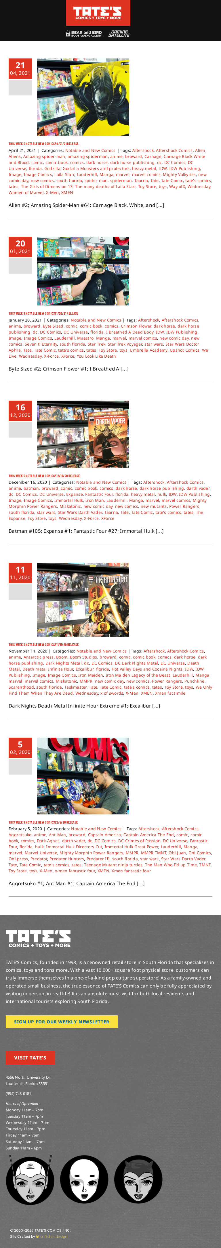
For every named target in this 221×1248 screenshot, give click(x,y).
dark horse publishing (132, 162)
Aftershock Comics (174, 150)
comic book (56, 162)
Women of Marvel (26, 192)
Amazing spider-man (44, 156)
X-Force (51, 356)
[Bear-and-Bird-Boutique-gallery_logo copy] (83, 33)
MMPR (86, 681)
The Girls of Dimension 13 (47, 186)
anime (116, 156)
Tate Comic (172, 180)
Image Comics (38, 174)
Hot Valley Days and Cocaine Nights (147, 669)
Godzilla (52, 168)
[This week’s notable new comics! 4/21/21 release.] (83, 97)
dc (159, 162)
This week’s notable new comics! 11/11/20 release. (44, 644)
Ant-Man (57, 834)
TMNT (205, 864)
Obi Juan (177, 852)
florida (35, 168)
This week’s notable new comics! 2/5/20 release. (44, 822)
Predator (39, 858)
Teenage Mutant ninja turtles (113, 864)
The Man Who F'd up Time (171, 864)
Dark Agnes (48, 840)
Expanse (74, 494)
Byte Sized (53, 326)
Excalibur (85, 669)
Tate (154, 180)
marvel (123, 174)
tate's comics (198, 180)
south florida (69, 180)
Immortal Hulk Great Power (131, 846)
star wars (153, 344)
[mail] (54, 1036)
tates (13, 186)
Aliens (15, 156)
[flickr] (35, 1036)
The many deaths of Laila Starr (105, 186)
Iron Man (94, 500)
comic (37, 162)
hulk (161, 494)
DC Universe (76, 332)
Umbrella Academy (148, 350)
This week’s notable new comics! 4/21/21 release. (44, 144)
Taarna (141, 180)
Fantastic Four (99, 494)
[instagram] (7, 1036)
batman (31, 488)
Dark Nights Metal (63, 663)
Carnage (152, 156)
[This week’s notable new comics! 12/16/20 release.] (83, 434)
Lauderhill (87, 174)
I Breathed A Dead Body (130, 332)
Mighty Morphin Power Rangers (91, 852)
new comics (42, 180)
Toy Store (147, 186)
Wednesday (199, 186)
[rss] (44, 1036)
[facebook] (16, 1036)
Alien (200, 150)
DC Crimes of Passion (139, 840)
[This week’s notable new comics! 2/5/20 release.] (83, 776)
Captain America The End (148, 834)
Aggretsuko (20, 834)
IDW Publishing (184, 168)
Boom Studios (83, 657)
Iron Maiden (90, 675)
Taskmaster (75, 687)
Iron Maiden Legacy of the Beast (138, 675)
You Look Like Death (96, 356)
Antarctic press (39, 657)
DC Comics (174, 162)
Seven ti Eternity (41, 344)
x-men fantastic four (75, 870)
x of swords (111, 693)
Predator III (98, 858)
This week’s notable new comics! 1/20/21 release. (44, 313)
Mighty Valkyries (179, 174)
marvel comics (146, 174)
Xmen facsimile (170, 693)
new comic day (173, 338)
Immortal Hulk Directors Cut (74, 846)
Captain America (104, 834)
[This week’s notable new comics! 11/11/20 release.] (83, 600)
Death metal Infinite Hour (47, 669)
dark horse (97, 162)
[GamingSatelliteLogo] (118, 33)
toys (163, 186)
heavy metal (144, 168)
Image (15, 174)
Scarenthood (21, 687)
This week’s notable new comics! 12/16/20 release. (45, 476)
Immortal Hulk (68, 500)
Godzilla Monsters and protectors (96, 168)
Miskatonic (70, 506)
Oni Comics (199, 852)
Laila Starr (64, 174)
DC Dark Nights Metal (136, 663)
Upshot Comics (184, 350)
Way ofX (177, 186)
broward (133, 156)
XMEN (67, 192)
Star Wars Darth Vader (80, 512)
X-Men (52, 192)
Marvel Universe (41, 852)
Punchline (194, 681)
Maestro (85, 338)
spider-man (96, 180)
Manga (106, 174)
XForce (68, 356)
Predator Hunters (66, 858)
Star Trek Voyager (125, 344)
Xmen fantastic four (131, 870)
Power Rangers (184, 506)
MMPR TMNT (153, 852)
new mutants (154, 506)
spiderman (121, 180)
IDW (163, 168)
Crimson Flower (136, 326)
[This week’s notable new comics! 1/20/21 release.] (83, 271)
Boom (61, 657)
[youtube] (26, 1036)
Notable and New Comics (90, 150)
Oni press (18, 858)
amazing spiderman (88, 156)
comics (77, 162)
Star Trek (96, 344)
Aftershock (143, 150)
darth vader (197, 488)
